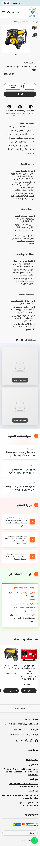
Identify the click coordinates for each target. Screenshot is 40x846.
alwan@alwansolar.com (14, 724)
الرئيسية (35, 22)
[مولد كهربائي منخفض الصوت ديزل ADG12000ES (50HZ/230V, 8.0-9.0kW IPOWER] (29, 654)
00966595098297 (17, 735)
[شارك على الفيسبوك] (22, 340)
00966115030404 (30, 805)
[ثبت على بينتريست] (17, 340)
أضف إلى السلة (12, 86)
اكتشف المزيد (20, 708)
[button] (8, 12)
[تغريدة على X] (26, 340)
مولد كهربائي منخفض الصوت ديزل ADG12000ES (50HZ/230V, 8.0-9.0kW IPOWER (28, 672)
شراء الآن (20, 94)
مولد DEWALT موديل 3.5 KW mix (11, 666)
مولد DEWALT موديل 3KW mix (21, 22)
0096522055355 (20, 729)
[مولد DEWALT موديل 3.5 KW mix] (11, 654)
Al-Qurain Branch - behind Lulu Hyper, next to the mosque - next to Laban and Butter (21, 772)
